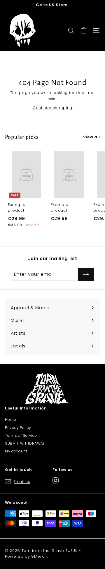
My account (16, 451)
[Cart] (83, 30)
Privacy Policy (18, 427)
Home (10, 419)
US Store (58, 5)
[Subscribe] (86, 274)
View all (91, 137)
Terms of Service (21, 435)
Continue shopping (52, 107)
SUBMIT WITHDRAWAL (25, 443)
